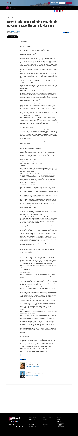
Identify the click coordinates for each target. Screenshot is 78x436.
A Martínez (18, 31)
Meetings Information (60, 423)
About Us (36, 11)
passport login (54, 2)
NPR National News (10, 17)
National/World (45, 424)
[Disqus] (39, 399)
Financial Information (60, 426)
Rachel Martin (13, 31)
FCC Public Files (59, 424)
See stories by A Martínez (32, 375)
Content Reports (59, 427)
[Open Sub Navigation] (9, 11)
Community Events (32, 419)
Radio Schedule (31, 424)
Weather (58, 419)
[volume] (11, 8)
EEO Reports (59, 425)
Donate (69, 2)
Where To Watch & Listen (33, 426)
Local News (45, 419)
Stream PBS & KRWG (32, 417)
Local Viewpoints (45, 426)
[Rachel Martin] (22, 365)
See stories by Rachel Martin (32, 366)
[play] (7, 7)
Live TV (62, 2)
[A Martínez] (22, 374)
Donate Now (59, 417)
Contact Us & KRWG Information (48, 417)
